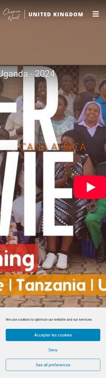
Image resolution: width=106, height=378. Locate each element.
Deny (53, 350)
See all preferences (53, 365)
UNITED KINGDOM (56, 14)
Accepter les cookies (53, 335)
